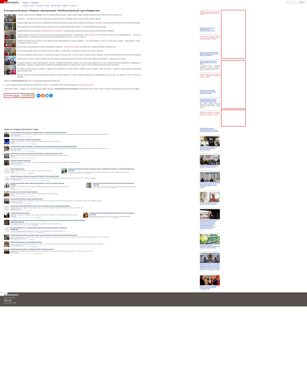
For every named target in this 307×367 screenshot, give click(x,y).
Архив (32, 5)
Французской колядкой (72, 47)
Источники (39, 5)
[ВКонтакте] (38, 96)
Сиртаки (74, 55)
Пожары (65, 5)
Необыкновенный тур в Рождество (52, 31)
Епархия (16, 95)
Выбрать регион (8, 301)
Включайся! (41, 55)
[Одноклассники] (43, 96)
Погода (46, 5)
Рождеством (105, 41)
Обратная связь (8, 299)
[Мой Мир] (51, 96)
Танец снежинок (90, 35)
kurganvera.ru (10, 75)
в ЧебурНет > (73, 5)
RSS (15, 303)
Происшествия (56, 5)
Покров (95, 89)
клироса (45, 85)
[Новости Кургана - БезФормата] (9, 2)
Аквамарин (98, 23)
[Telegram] (47, 96)
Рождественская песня (86, 85)
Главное (25, 5)
